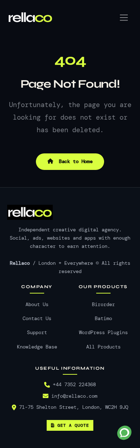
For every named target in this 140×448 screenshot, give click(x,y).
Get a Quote (73, 425)
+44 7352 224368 (74, 385)
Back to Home (74, 161)
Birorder (103, 304)
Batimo (103, 318)
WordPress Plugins (103, 332)
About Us (36, 304)
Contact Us (37, 318)
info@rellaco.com (74, 396)
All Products (103, 347)
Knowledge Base (37, 347)
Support (37, 332)
